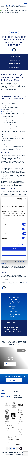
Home (2, 5)
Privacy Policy (21, 452)
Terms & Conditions (8, 454)
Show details (19, 244)
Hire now (8, 363)
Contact (4, 399)
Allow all (14, 248)
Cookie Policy (12, 452)
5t (26, 282)
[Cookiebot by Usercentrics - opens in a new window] (16, 199)
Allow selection (14, 253)
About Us (4, 388)
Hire (6, 5)
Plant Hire (11, 5)
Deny (14, 257)
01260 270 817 (18, 393)
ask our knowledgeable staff (15, 148)
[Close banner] (25, 198)
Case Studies (5, 396)
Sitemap (4, 452)
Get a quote (13, 380)
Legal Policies (20, 454)
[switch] (24, 229)
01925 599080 (18, 397)
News (3, 393)
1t (23, 282)
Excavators (18, 5)
